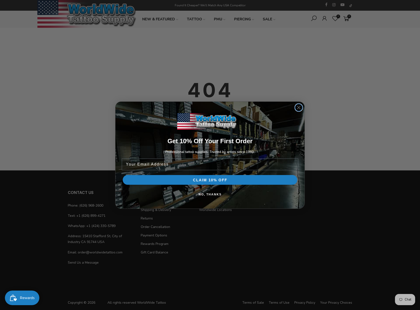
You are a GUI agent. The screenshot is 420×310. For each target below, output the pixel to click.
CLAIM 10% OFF (210, 180)
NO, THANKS (210, 194)
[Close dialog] (298, 107)
